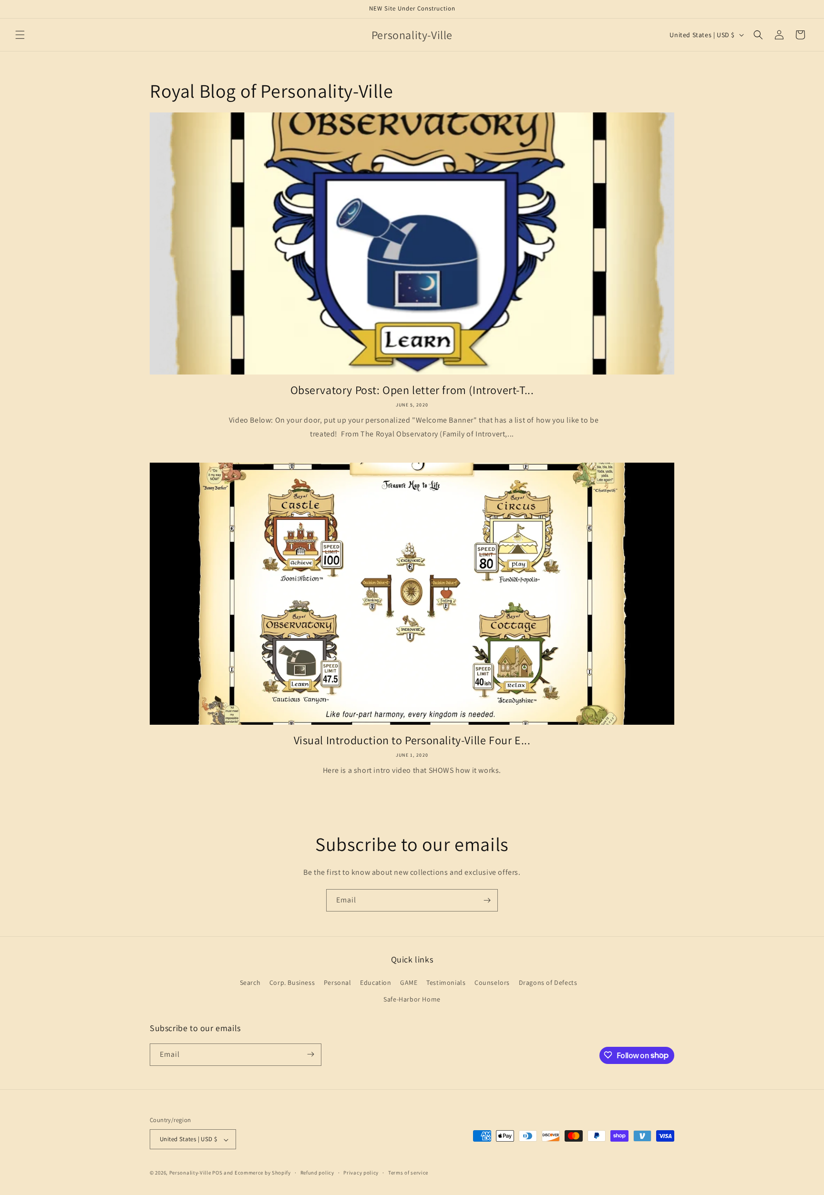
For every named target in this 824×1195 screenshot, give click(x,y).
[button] (20, 34)
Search (250, 982)
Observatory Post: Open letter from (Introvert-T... (412, 390)
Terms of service (408, 1172)
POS (217, 1173)
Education (375, 982)
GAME (408, 982)
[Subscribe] (486, 900)
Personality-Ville (190, 1173)
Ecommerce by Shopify (263, 1173)
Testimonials (445, 982)
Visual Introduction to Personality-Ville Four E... (412, 740)
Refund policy (317, 1172)
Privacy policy (361, 1172)
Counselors (492, 982)
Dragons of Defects (548, 982)
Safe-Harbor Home (412, 999)
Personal (337, 982)
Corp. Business (292, 982)
